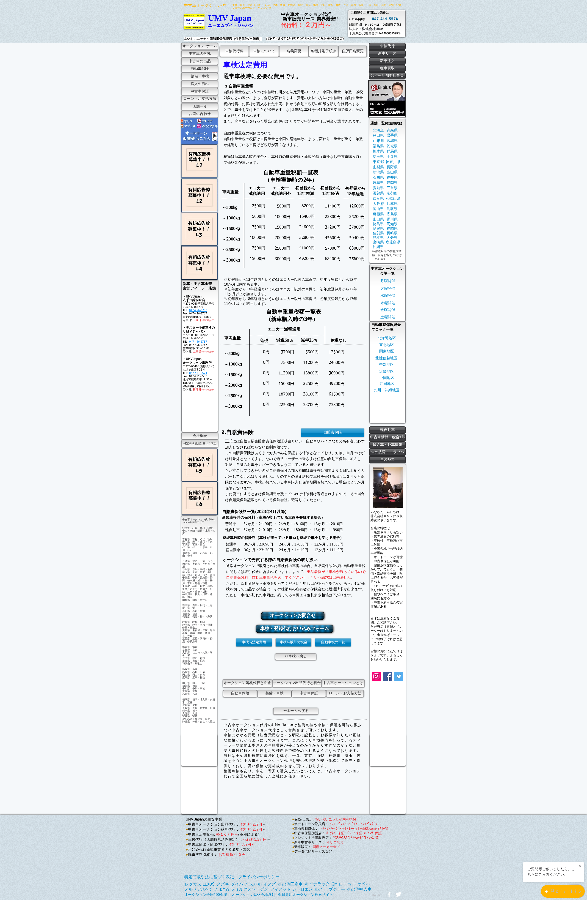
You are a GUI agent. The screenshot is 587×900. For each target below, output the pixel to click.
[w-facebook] (389, 894)
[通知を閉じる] (580, 866)
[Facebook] (387, 676)
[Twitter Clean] (398, 894)
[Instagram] (376, 676)
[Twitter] (398, 676)
